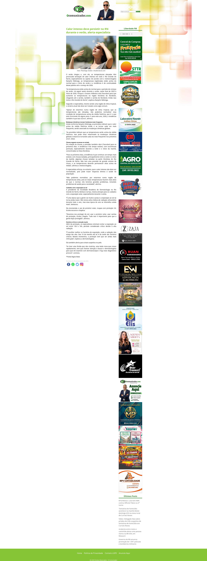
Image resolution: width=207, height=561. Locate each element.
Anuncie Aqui (124, 553)
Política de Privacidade (93, 553)
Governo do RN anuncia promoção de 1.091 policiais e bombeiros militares (130, 541)
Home (79, 553)
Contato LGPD (111, 553)
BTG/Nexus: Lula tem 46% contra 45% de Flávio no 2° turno (129, 502)
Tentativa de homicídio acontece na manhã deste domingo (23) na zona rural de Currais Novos (129, 512)
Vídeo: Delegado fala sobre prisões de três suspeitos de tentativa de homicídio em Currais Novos (130, 522)
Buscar (138, 11)
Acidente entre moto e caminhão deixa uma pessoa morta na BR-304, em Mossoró (130, 532)
